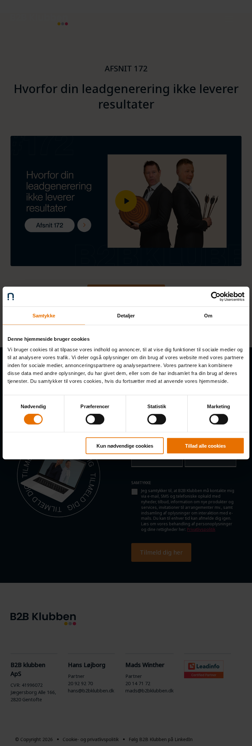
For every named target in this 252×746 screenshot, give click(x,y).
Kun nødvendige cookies (124, 445)
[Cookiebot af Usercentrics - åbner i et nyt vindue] (215, 297)
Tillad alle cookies (205, 445)
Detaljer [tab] (126, 315)
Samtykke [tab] (43, 315)
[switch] (95, 419)
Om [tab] (208, 315)
